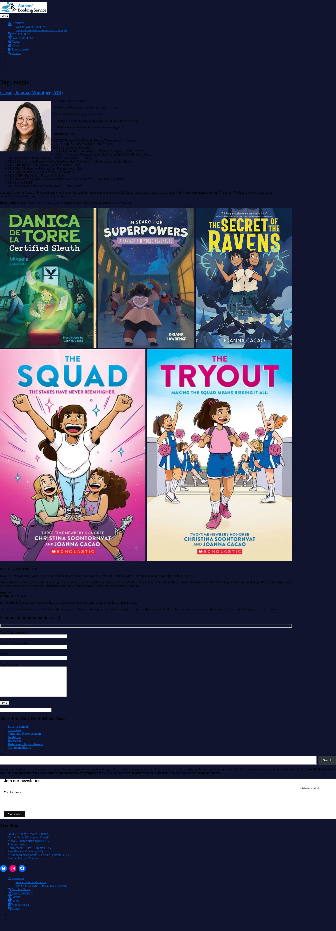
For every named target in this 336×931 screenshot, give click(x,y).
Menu (5, 16)
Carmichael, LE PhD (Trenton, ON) (30, 848)
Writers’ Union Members (31, 26)
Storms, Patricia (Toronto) (23, 858)
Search (4, 754)
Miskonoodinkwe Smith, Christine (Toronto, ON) (38, 855)
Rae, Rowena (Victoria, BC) (25, 851)
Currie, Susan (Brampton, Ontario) (29, 837)
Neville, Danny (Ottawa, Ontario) (28, 834)
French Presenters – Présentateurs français (41, 30)
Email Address (14, 792)
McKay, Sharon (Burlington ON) (28, 841)
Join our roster (16, 844)
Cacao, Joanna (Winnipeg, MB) (31, 92)
